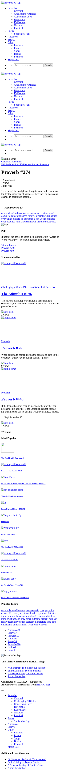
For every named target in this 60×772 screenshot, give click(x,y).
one (18, 619)
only (23, 619)
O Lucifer (5, 522)
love (53, 616)
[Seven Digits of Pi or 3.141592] (3, 502)
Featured (18, 56)
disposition (51, 216)
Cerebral (18, 11)
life (49, 616)
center (44, 213)
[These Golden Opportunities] (12, 489)
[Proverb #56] (25, 317)
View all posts (8, 245)
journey (5, 616)
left (48, 218)
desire (4, 613)
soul (34, 621)
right (18, 221)
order (28, 619)
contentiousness (19, 216)
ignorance (43, 613)
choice (51, 610)
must (9, 619)
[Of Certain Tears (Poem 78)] (8, 578)
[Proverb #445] (25, 368)
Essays (11, 39)
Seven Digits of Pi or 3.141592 (13, 509)
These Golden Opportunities (12, 496)
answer (21, 610)
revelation (20, 621)
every (17, 613)
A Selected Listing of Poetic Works (25, 673)
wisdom (43, 624)
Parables (18, 45)
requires (11, 221)
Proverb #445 (12, 399)
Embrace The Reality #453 (11, 471)
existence (25, 613)
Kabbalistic (19, 22)
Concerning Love (23, 16)
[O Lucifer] (11, 515)
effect (10, 613)
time (49, 621)
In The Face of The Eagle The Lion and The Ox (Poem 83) (23, 483)
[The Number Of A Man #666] (4, 540)
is (55, 613)
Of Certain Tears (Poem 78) (12, 585)
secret (29, 621)
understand (6, 624)
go (22, 218)
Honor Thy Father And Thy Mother (15, 598)
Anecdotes (13, 36)
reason (11, 621)
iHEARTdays (43, 684)
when (30, 624)
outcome (36, 619)
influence (28, 218)
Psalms (17, 48)
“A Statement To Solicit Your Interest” (27, 667)
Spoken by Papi (22, 33)
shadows (31, 221)
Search (48, 65)
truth (54, 621)
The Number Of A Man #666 (12, 547)
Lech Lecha (40, 218)
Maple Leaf (13, 59)
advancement (33, 213)
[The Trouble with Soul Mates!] (7, 451)
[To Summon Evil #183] (13, 553)
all (16, 610)
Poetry (11, 31)
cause (29, 610)
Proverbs (12, 8)
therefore (41, 221)
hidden (33, 613)
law (39, 616)
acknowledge (8, 213)
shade (24, 221)
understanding (20, 624)
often (3, 221)
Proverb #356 (6, 572)
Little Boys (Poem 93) (9, 534)
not (14, 619)
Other (10, 42)
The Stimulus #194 (16, 294)
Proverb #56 (11, 348)
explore (16, 218)
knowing (20, 616)
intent (51, 613)
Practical (18, 28)
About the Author (16, 676)
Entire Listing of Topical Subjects (24, 670)
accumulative (8, 610)
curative (32, 216)
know (12, 616)
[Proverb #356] (8, 566)
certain (35, 610)
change (51, 213)
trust (48, 221)
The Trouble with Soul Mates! (12, 458)
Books (17, 53)
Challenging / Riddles (25, 13)
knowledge (31, 616)
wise (53, 221)
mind (3, 619)
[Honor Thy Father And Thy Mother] (8, 591)
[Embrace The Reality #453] (13, 464)
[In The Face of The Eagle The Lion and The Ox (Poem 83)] (8, 477)
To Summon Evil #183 (9, 560)
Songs (17, 51)
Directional (19, 19)
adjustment (20, 213)
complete (5, 216)
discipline (41, 216)
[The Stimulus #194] (25, 263)
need (52, 218)
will (36, 624)
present (44, 619)
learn (44, 616)
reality (4, 621)
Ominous (18, 25)
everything (6, 218)
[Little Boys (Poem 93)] (10, 528)
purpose (53, 619)
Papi (10, 311)
